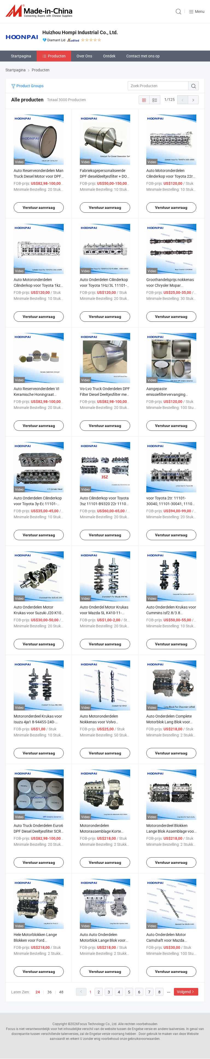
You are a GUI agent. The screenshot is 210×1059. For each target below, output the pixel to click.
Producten (57, 55)
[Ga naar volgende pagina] (193, 100)
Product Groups (29, 85)
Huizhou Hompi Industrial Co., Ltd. (80, 32)
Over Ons (84, 55)
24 (38, 992)
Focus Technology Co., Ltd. (97, 1024)
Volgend (184, 991)
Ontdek (109, 55)
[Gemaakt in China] (39, 10)
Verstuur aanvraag (39, 207)
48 (61, 991)
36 (49, 991)
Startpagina (21, 55)
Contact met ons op (143, 55)
